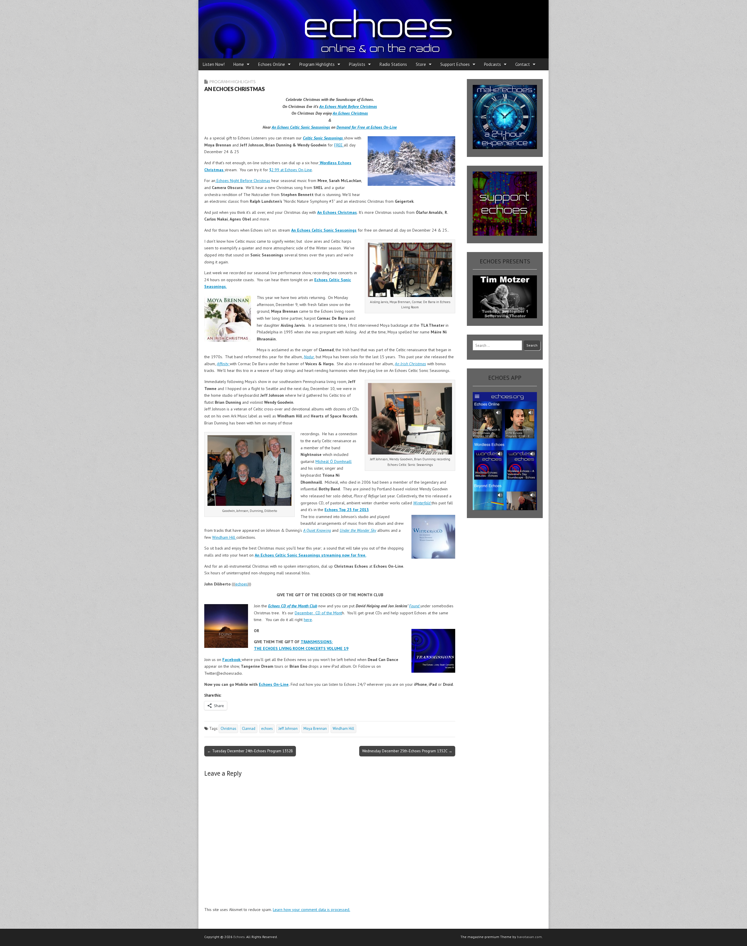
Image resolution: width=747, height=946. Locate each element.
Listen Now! (214, 64)
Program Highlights (317, 64)
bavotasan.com (529, 937)
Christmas (228, 728)
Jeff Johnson (288, 728)
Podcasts (492, 64)
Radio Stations (393, 64)
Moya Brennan (315, 728)
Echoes (239, 937)
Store (421, 64)
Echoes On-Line (274, 684)
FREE (339, 145)
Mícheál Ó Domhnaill (333, 461)
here (308, 619)
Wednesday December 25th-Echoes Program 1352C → (407, 750)
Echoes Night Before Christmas (242, 180)
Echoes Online (271, 64)
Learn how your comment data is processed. (311, 909)
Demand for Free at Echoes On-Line (366, 127)
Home (238, 64)
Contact (522, 64)
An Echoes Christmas (350, 113)
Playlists (357, 64)
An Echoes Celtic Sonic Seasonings (301, 127)
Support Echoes (455, 64)
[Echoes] (373, 29)
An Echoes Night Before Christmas (348, 106)
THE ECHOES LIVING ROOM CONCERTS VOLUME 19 (301, 648)
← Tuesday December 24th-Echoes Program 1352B (250, 750)
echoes (241, 584)
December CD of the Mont (318, 612)
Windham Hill (224, 537)
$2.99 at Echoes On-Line (290, 169)
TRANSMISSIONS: (317, 641)
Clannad (248, 728)
